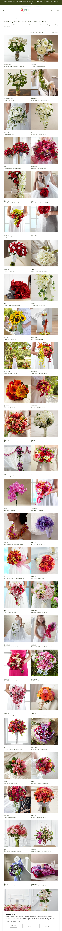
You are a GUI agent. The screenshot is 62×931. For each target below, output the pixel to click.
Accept (30, 926)
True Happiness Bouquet (38, 476)
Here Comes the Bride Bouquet (13, 203)
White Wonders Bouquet (38, 134)
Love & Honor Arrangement (12, 168)
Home (5, 18)
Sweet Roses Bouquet (38, 578)
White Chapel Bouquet (38, 305)
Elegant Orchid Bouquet (11, 237)
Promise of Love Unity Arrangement (42, 886)
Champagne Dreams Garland (40, 100)
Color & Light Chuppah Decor (13, 476)
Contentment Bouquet (11, 442)
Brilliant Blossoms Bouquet (39, 783)
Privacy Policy (17, 921)
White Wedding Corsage (38, 66)
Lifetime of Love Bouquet (39, 715)
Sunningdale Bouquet (38, 407)
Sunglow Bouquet (9, 407)
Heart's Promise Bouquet (39, 612)
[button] (3, 10)
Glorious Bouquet (9, 510)
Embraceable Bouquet (11, 783)
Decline (47, 926)
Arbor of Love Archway (11, 373)
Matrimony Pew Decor (38, 339)
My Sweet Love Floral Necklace (13, 544)
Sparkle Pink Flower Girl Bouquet (41, 647)
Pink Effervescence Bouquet (12, 681)
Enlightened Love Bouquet (39, 749)
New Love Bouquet (37, 510)
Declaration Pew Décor (11, 886)
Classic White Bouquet (11, 647)
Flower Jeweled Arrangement (13, 749)
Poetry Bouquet (9, 271)
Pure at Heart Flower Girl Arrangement (43, 203)
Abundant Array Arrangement (13, 851)
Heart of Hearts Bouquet (38, 168)
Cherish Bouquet (9, 134)
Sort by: (32, 32)
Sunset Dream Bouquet (38, 817)
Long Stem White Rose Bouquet (14, 66)
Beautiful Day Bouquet (11, 100)
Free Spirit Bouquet (10, 339)
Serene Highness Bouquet (39, 271)
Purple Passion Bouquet (38, 544)
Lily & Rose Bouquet (10, 612)
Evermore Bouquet (37, 442)
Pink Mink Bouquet (10, 715)
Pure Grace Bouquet (10, 817)
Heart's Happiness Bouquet (12, 305)
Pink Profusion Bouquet (38, 681)
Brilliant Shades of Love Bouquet (14, 578)
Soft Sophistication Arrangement (41, 851)
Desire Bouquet (36, 237)
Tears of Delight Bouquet (39, 373)
